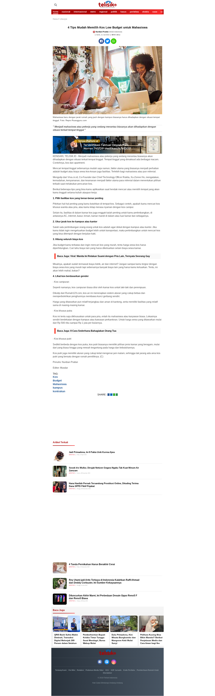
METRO (93, 12)
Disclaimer (107, 673)
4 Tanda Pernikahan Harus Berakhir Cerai (92, 564)
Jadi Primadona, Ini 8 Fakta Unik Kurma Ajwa (92, 452)
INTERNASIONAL (80, 12)
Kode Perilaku (129, 670)
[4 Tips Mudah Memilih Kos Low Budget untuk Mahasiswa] (101, 41)
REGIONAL (103, 12)
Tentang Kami (61, 670)
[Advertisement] (107, 422)
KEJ (107, 670)
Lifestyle (63, 19)
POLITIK (114, 12)
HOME (55, 12)
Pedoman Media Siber (95, 670)
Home (55, 19)
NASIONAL (66, 12)
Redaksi (80, 670)
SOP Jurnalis (116, 670)
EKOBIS (145, 12)
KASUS (123, 12)
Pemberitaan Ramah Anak (148, 670)
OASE (154, 12)
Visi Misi (71, 670)
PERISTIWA (134, 12)
